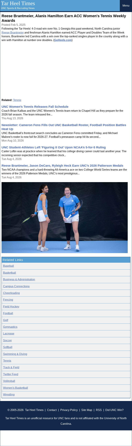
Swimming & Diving (15, 354)
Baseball (8, 265)
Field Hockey (11, 306)
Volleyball (9, 381)
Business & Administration (19, 279)
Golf (5, 320)
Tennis (17, 100)
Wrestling (9, 394)
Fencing (8, 299)
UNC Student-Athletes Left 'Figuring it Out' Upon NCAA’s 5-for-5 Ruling (54, 147)
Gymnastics (10, 326)
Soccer (7, 340)
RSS (99, 410)
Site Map (86, 410)
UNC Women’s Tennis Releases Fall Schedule (35, 106)
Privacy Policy (69, 410)
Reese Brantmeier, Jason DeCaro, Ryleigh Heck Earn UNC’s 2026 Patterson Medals (62, 165)
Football (8, 313)
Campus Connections (16, 286)
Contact (52, 410)
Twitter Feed (10, 374)
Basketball (9, 272)
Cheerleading (11, 293)
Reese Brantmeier (13, 32)
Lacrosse (8, 333)
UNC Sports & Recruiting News (18, 8)
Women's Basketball (15, 387)
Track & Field (11, 367)
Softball (7, 347)
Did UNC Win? (114, 410)
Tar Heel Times (18, 3)
